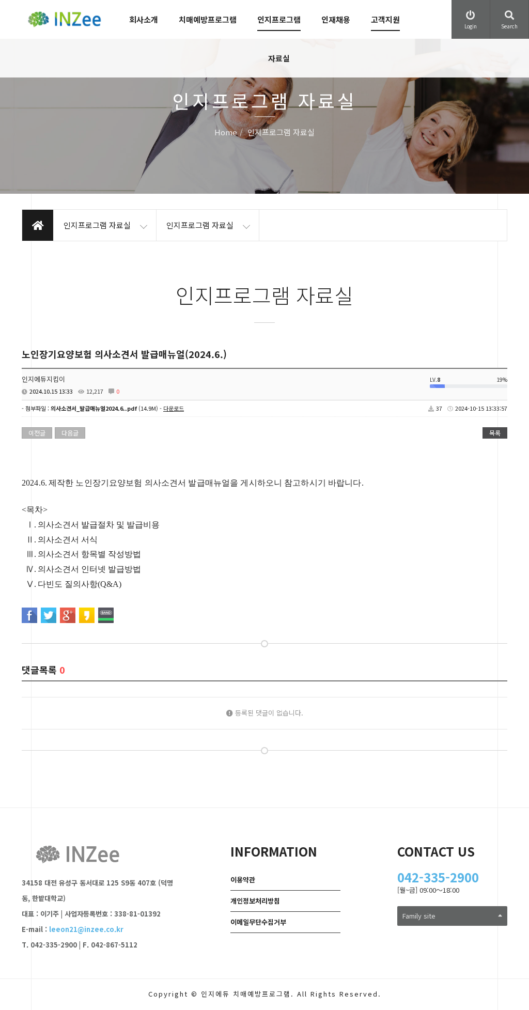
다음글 (70, 432)
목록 (495, 432)
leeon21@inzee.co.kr (86, 929)
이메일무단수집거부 (258, 922)
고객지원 (385, 19)
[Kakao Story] (87, 615)
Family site (418, 916)
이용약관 (242, 879)
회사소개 (143, 19)
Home (225, 132)
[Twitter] (48, 615)
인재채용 (335, 19)
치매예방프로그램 (208, 19)
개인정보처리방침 (255, 901)
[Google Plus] (67, 615)
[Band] (106, 615)
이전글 (36, 432)
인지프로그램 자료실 (279, 39)
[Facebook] (29, 615)
